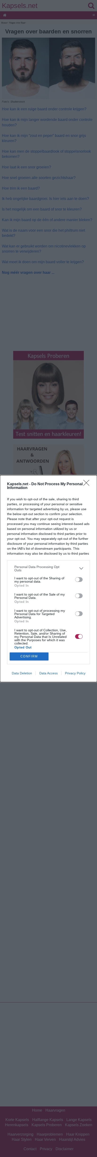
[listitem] (48, 568)
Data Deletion (22, 673)
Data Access (48, 673)
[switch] (79, 579)
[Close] (87, 484)
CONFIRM (29, 656)
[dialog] (48, 578)
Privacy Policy (75, 673)
